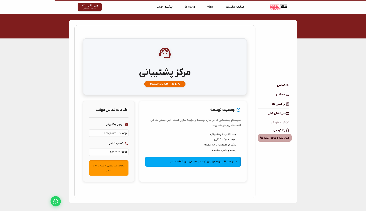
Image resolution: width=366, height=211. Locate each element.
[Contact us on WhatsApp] (56, 201)
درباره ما (190, 7)
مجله (210, 7)
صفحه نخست (235, 7)
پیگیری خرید (165, 7)
